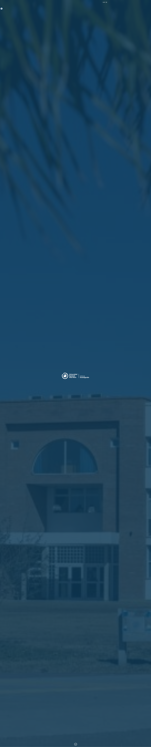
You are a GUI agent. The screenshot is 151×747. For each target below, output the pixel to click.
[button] (1, 8)
